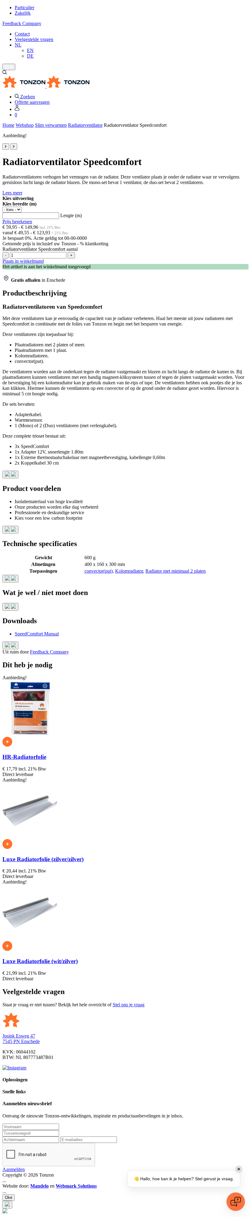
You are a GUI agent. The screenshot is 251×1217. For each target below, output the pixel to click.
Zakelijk (23, 13)
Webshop (25, 125)
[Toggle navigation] (8, 67)
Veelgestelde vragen (34, 39)
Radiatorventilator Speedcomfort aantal (40, 249)
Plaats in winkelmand (23, 261)
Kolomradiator (129, 571)
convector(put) (98, 571)
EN (30, 50)
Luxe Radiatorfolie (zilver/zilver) (43, 859)
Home (8, 125)
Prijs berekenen (17, 221)
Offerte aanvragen (32, 102)
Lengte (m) (71, 215)
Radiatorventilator (85, 125)
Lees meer (12, 192)
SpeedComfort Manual (37, 633)
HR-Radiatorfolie (24, 757)
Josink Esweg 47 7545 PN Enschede (21, 1038)
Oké (8, 1197)
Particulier (24, 7)
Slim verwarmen (51, 125)
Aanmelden (13, 1169)
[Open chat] (236, 1202)
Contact (22, 33)
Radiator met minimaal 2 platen (175, 571)
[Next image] (13, 146)
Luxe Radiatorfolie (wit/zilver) (40, 961)
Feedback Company (21, 23)
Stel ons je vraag (128, 1004)
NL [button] (18, 44)
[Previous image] (5, 146)
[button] (4, 72)
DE (30, 55)
